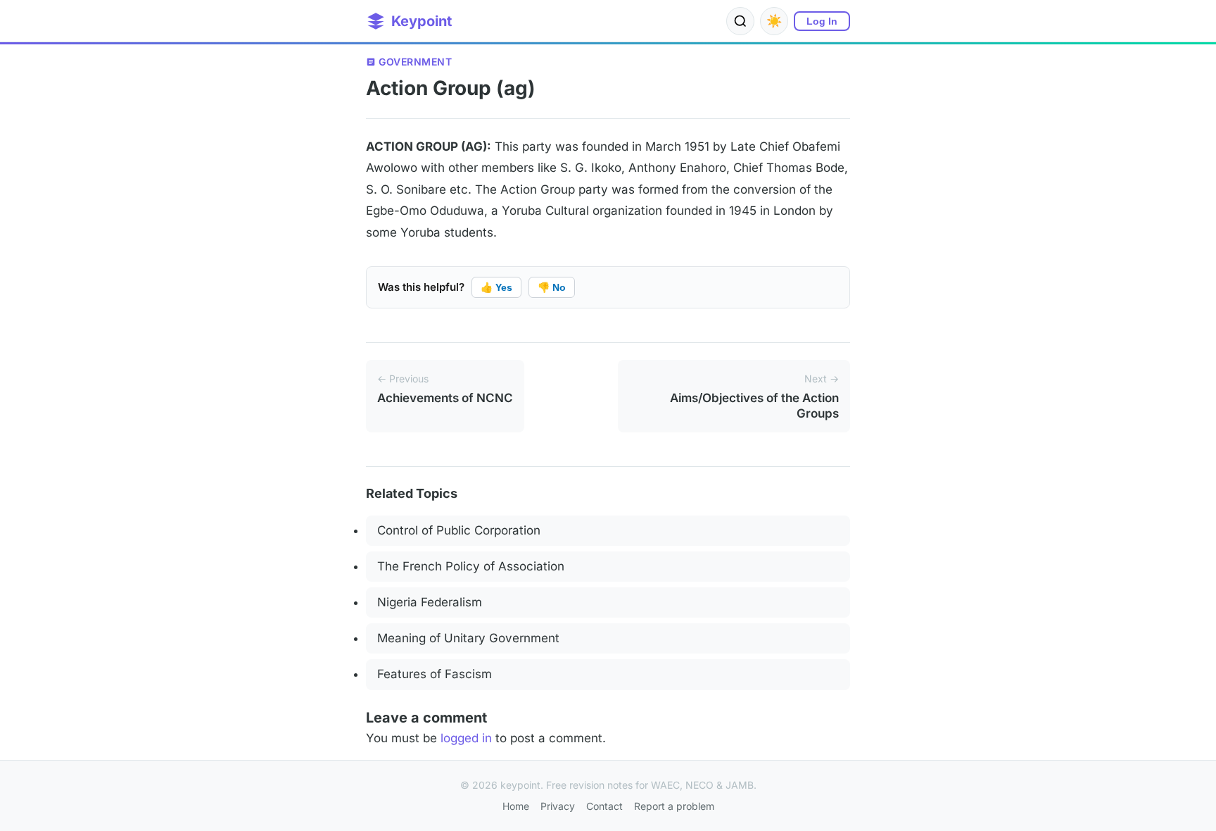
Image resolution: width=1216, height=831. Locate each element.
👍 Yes (496, 287)
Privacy (557, 806)
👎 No (552, 287)
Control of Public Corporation (458, 530)
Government (415, 62)
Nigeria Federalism (429, 602)
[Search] (740, 21)
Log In (821, 21)
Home (515, 806)
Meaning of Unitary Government (468, 638)
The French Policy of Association (470, 566)
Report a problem (674, 806)
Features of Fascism (434, 674)
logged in (466, 738)
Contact (604, 806)
